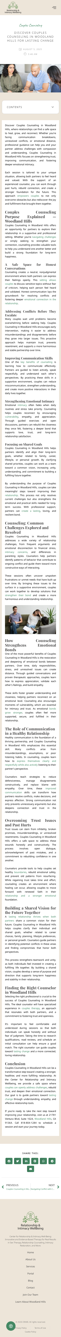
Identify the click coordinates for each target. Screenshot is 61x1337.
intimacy (22, 405)
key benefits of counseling (36, 362)
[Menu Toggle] (54, 8)
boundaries (20, 872)
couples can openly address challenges (26, 1087)
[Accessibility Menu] (11, 1326)
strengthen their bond (18, 595)
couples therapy (31, 1008)
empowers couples (28, 195)
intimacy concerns (16, 552)
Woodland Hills (43, 1118)
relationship (11, 495)
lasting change (22, 1051)
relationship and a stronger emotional (30, 895)
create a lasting (31, 510)
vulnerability (11, 416)
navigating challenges (44, 236)
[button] (53, 107)
